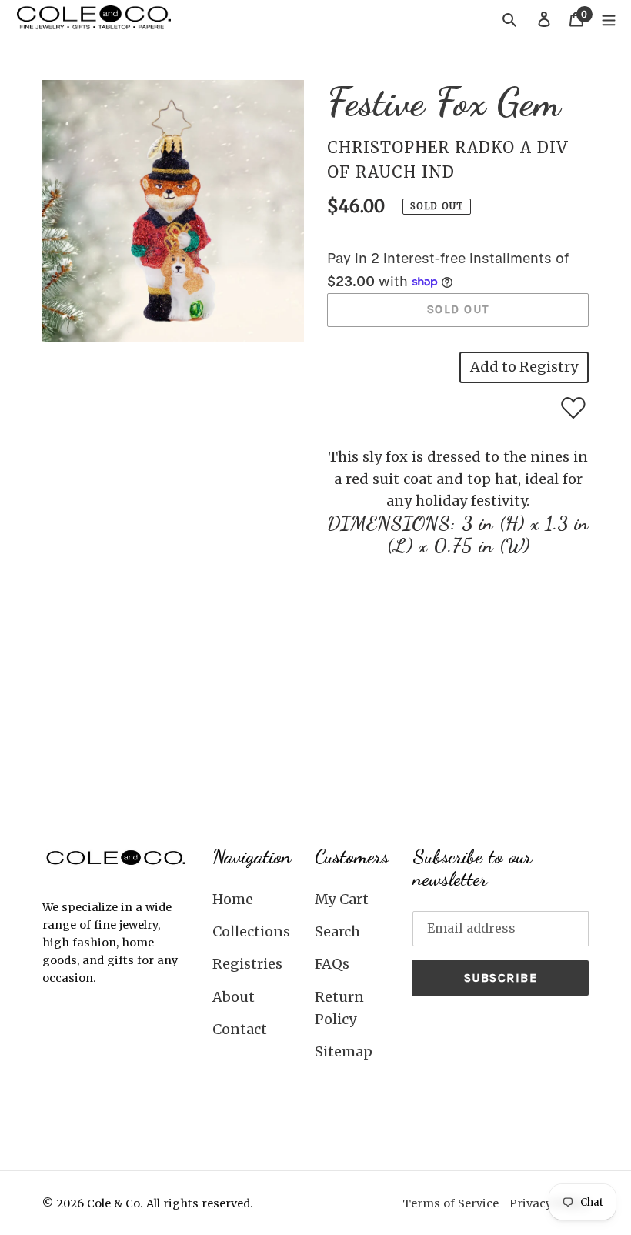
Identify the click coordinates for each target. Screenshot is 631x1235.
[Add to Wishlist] (573, 407)
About (233, 997)
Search (337, 931)
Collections (251, 931)
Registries (247, 964)
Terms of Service (450, 1203)
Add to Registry (524, 367)
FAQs (332, 964)
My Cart (342, 899)
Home (232, 899)
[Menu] (609, 19)
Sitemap (343, 1051)
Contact (239, 1029)
